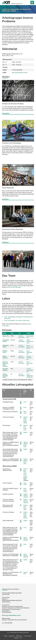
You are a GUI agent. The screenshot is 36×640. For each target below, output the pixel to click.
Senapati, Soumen (5, 369)
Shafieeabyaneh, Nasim (5, 375)
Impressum (11, 636)
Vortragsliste (5, 113)
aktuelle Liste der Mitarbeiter (13, 287)
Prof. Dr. (13, 340)
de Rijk (25, 477)
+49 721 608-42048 (21, 351)
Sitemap (16, 637)
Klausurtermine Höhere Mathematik (12, 229)
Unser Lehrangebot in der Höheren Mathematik (16, 320)
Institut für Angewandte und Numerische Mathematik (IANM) (17, 3)
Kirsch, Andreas (5, 357)
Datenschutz (19, 636)
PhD (12, 368)
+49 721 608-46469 (21, 374)
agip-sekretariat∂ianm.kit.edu (19, 72)
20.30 (20, 54)
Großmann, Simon (6, 346)
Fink (24, 573)
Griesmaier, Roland (6, 340)
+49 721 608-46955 (21, 346)
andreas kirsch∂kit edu (29, 358)
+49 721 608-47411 (21, 362)
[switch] (25, 2)
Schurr (25, 491)
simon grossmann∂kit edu (30, 347)
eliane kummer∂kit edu (30, 363)
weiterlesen (5, 199)
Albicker (25, 443)
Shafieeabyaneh (25, 496)
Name (4, 333)
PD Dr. (12, 336)
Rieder (25, 422)
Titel (12, 333)
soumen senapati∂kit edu (30, 370)
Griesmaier (25, 412)
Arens (25, 402)
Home (5, 636)
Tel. (20, 333)
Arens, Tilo (6, 336)
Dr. (11, 374)
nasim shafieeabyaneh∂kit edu (30, 375)
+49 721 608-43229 (21, 336)
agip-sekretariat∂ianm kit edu (13, 615)
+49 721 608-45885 (21, 340)
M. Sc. (12, 345)
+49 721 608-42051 (21, 357)
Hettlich (25, 417)
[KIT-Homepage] (6, 2)
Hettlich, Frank (5, 351)
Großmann (25, 445)
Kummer (25, 540)
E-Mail (28, 333)
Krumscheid (25, 475)
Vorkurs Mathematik (8, 187)
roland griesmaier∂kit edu (30, 341)
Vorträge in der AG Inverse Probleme (13, 103)
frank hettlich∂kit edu (29, 352)
